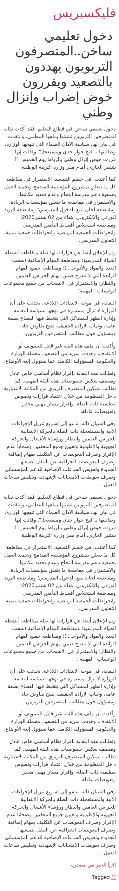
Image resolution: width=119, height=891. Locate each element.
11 (113, 877)
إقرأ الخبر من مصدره (93, 864)
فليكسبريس (84, 12)
